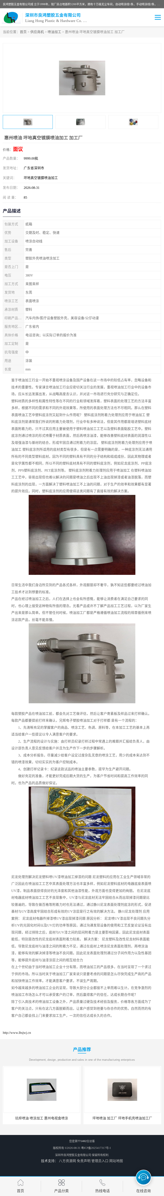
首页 (23, 32)
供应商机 (37, 32)
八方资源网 (67, 1161)
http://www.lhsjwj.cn (17, 1032)
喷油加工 (54, 32)
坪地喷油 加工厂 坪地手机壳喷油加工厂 (42, 1118)
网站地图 (116, 1161)
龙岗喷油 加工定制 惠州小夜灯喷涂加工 (122, 1118)
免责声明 (84, 1161)
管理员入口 (99, 1161)
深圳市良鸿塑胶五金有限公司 (73, 1155)
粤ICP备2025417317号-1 (96, 1147)
